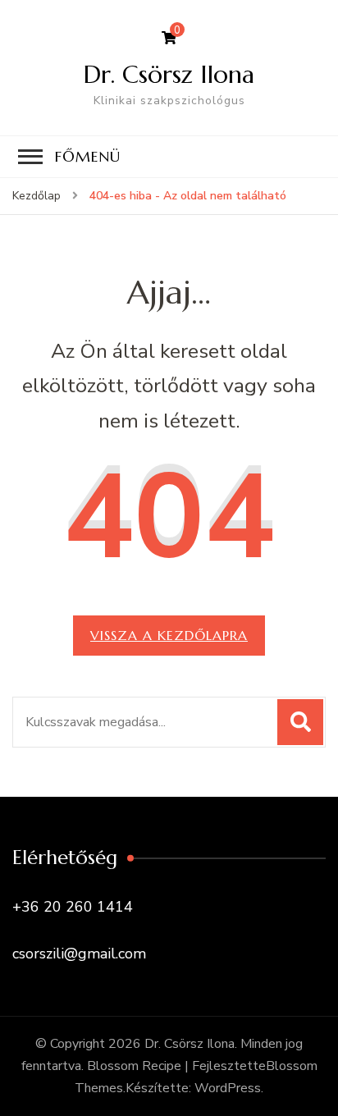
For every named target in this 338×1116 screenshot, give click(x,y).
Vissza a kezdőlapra (169, 635)
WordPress (227, 1088)
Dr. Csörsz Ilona (169, 74)
